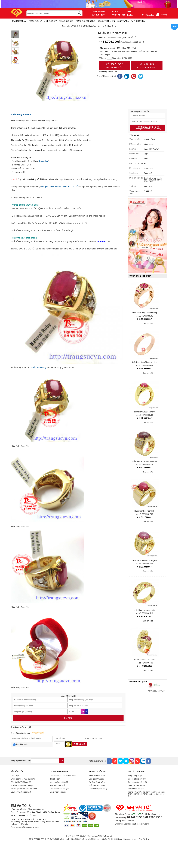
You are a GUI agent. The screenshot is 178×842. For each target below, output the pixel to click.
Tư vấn (174, 26)
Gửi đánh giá (79, 744)
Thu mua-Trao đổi (57, 785)
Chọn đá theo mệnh (136, 785)
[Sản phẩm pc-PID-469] (147, 236)
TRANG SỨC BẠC (66, 21)
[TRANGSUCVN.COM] (16, 16)
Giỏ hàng (162, 15)
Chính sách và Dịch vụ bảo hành (63, 776)
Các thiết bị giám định (137, 779)
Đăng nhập (149, 15)
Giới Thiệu (15, 776)
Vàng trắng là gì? (135, 776)
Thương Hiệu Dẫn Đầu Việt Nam (24, 789)
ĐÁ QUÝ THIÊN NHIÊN (106, 21)
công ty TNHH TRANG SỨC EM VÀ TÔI (60, 187)
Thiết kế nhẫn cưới (97, 776)
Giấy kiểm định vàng (97, 785)
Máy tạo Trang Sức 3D (59, 782)
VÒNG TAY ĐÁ (123, 21)
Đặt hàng (68, 718)
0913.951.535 (146, 65)
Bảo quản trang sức (97, 779)
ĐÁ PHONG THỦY (138, 21)
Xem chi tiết (148, 323)
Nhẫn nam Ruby (38, 368)
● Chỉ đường (31, 815)
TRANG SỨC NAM (19, 21)
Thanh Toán (55, 779)
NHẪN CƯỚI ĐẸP (50, 21)
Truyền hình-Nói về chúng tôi (22, 785)
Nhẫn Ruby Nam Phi (21, 114)
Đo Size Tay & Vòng (97, 782)
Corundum (43, 161)
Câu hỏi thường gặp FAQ (21, 792)
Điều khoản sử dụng (58, 792)
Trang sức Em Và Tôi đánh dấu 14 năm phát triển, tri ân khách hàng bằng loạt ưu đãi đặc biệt (146, 794)
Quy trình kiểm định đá (137, 782)
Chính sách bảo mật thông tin (23, 779)
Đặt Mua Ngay (114, 65)
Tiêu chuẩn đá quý (135, 789)
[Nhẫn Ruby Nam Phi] (15, 34)
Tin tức (130, 15)
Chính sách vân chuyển (59, 789)
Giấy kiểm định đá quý (98, 789)
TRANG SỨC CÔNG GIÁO (85, 21)
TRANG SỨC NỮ (35, 21)
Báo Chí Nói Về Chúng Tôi (21, 782)
